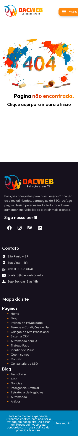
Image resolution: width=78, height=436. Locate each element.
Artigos (16, 401)
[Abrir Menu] (64, 11)
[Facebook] (9, 228)
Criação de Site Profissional (30, 332)
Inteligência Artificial (25, 388)
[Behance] (30, 228)
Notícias (16, 383)
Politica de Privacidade (27, 323)
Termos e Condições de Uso (30, 327)
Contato (16, 359)
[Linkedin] (40, 228)
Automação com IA (24, 341)
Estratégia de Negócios (27, 392)
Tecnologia (18, 374)
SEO (14, 379)
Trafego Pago (20, 345)
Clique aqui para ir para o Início (39, 104)
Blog (14, 318)
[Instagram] (20, 228)
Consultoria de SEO (24, 364)
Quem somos (20, 354)
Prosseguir (62, 423)
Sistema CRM (20, 336)
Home (15, 314)
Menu (72, 11)
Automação (19, 397)
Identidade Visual (23, 350)
